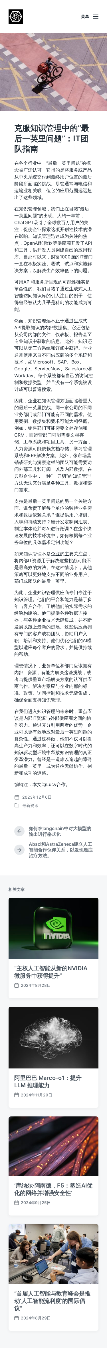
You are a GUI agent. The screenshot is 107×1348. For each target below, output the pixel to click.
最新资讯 (30, 805)
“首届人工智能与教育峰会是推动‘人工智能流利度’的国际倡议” (52, 1301)
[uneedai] (16, 16)
